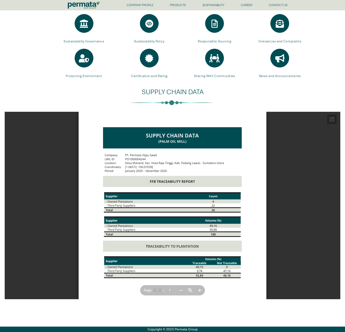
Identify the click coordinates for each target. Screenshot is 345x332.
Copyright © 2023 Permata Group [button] (173, 329)
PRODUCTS (178, 5)
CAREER (246, 5)
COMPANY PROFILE (139, 5)
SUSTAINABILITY (213, 5)
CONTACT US (278, 5)
